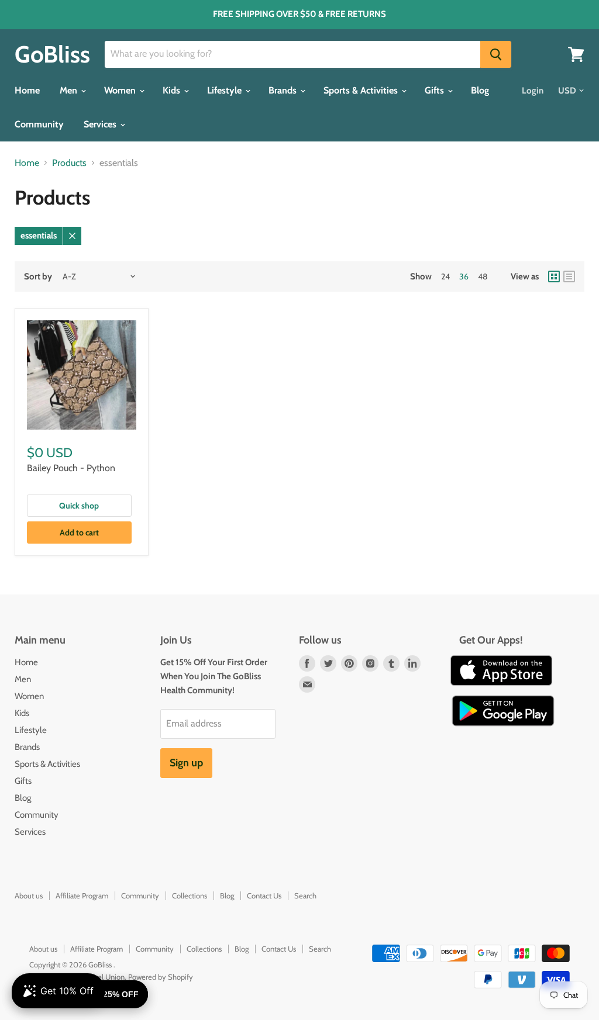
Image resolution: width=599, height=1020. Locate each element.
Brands (283, 90)
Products (69, 163)
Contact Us (264, 895)
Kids (173, 90)
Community (39, 124)
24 (445, 276)
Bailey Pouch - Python (71, 467)
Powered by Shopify (160, 976)
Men (70, 90)
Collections (189, 895)
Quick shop (79, 505)
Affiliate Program (82, 895)
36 (464, 276)
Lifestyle (225, 90)
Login (532, 90)
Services (101, 124)
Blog (480, 90)
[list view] (569, 276)
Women (121, 90)
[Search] (495, 54)
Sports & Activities (361, 90)
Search (305, 895)
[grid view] (554, 276)
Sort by (38, 277)
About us (29, 895)
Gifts (435, 90)
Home (27, 90)
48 (482, 276)
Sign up (186, 762)
